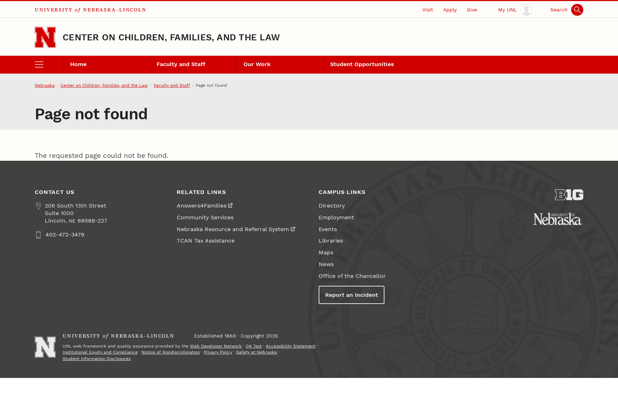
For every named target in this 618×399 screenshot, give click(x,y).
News (326, 264)
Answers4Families (201, 205)
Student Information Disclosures (97, 358)
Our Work (257, 64)
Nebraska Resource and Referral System (233, 229)
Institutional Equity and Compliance (100, 352)
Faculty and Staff (181, 64)
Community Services (205, 217)
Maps (326, 252)
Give (472, 10)
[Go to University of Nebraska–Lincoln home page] (45, 37)
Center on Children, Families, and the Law (171, 37)
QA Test (254, 346)
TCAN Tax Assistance (206, 240)
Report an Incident (351, 294)
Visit (427, 10)
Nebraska (45, 85)
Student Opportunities (362, 64)
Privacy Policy (218, 352)
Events (328, 229)
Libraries (331, 240)
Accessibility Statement (290, 346)
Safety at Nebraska (256, 352)
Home (78, 64)
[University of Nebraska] (558, 219)
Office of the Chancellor (352, 276)
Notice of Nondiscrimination (171, 352)
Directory (332, 205)
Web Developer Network (216, 346)
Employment (336, 217)
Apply (450, 10)
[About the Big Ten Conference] (569, 195)
